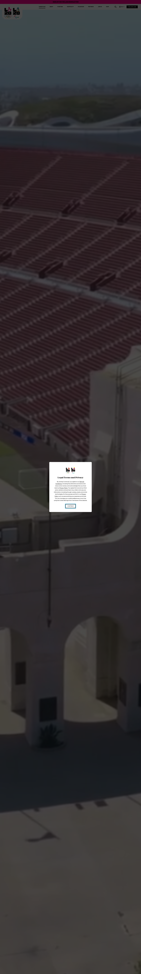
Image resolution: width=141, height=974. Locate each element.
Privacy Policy (64, 488)
